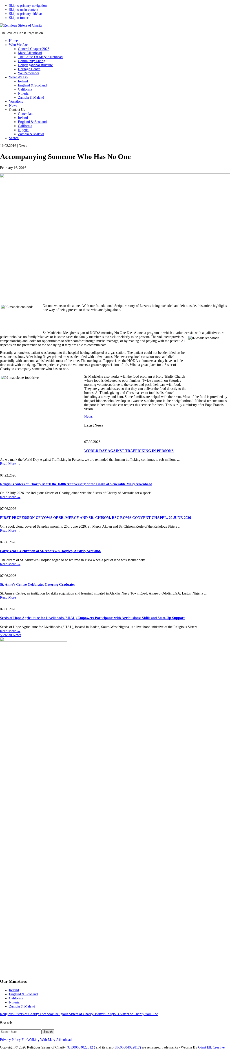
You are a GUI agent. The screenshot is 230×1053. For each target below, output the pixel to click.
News (88, 416)
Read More (10, 463)
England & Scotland (23, 994)
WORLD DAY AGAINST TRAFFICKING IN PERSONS (129, 451)
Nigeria (14, 1002)
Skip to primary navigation (28, 5)
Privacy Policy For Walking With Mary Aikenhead (36, 1040)
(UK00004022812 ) (81, 1047)
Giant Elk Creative (211, 1047)
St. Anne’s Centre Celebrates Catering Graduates (37, 584)
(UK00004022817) (127, 1047)
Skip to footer (18, 18)
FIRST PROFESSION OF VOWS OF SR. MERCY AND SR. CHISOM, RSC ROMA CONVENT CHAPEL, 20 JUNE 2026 (95, 518)
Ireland (14, 990)
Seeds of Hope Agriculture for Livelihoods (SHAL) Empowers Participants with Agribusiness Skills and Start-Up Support (92, 618)
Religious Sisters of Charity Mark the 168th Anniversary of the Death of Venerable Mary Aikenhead (76, 484)
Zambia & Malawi (22, 1006)
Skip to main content (23, 9)
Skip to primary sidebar (25, 14)
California (16, 998)
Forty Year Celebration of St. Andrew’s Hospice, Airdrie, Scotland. (50, 551)
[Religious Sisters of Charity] (21, 25)
